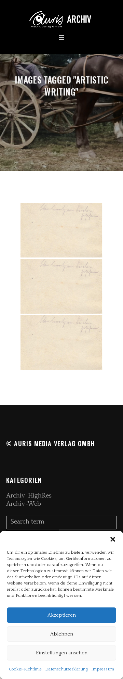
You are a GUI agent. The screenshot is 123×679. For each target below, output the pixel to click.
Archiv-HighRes (29, 495)
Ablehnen (61, 634)
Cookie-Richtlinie (25, 669)
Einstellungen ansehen (61, 653)
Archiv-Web (23, 504)
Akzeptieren (61, 615)
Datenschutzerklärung (66, 669)
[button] (112, 539)
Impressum (102, 669)
